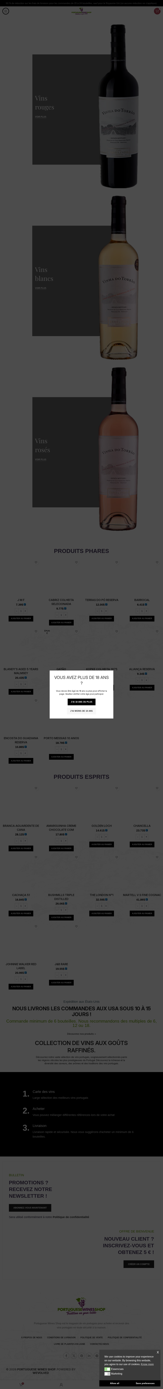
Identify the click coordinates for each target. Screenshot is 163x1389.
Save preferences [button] (145, 1383)
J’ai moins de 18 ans (81, 711)
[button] (107, 1369)
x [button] (158, 1352)
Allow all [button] (114, 1383)
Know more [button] (147, 1364)
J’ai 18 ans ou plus (81, 702)
